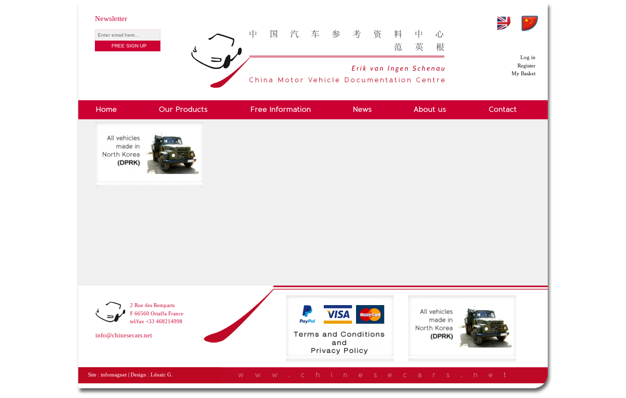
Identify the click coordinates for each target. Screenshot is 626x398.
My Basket (524, 73)
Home (108, 109)
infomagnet (114, 374)
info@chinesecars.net (123, 335)
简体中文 (529, 23)
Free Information (280, 109)
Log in (528, 57)
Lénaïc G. (162, 374)
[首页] (318, 37)
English (504, 23)
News (362, 109)
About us (430, 109)
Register (526, 65)
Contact (503, 109)
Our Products (183, 109)
